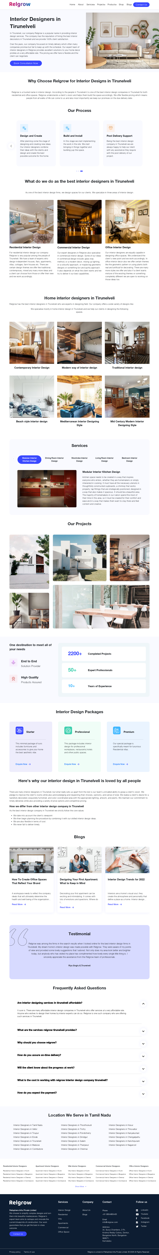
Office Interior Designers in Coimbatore (142, 1181)
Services (90, 4)
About (81, 4)
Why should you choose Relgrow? (37, 1042)
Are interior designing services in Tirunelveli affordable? (49, 1002)
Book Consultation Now (26, 63)
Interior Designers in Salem (73, 1141)
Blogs (129, 4)
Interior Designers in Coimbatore (28, 1149)
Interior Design (64, 1210)
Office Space (63, 1232)
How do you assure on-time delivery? (39, 1055)
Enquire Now (21, 764)
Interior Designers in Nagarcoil (122, 1145)
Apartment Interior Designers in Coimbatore (51, 1181)
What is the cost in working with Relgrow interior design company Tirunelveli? (62, 1080)
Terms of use (29, 1252)
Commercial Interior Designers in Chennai (110, 1177)
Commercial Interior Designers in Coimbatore (111, 1181)
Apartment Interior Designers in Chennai (49, 1177)
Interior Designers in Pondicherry (76, 1133)
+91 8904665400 (109, 1214)
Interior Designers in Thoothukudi (76, 1125)
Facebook (145, 1218)
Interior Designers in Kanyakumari (124, 1133)
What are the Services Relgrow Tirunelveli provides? (47, 1029)
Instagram (145, 1222)
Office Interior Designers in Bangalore (142, 1174)
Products (112, 4)
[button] (77, 171)
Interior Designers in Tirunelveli (27, 1141)
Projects (101, 4)
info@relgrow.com (110, 1222)
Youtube (144, 1214)
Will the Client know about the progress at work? (45, 1067)
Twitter (144, 1226)
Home (72, 4)
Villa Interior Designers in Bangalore (80, 1174)
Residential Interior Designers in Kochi (16, 1171)
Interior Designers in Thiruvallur (123, 1129)
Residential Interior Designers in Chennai (17, 1177)
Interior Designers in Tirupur (26, 1133)
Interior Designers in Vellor (25, 1129)
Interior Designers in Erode (25, 1137)
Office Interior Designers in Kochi (140, 1171)
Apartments (63, 1223)
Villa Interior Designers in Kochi (78, 1171)
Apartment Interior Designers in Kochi (49, 1171)
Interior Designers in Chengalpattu (124, 1137)
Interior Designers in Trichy (73, 1129)
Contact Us (141, 4)
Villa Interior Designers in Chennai (79, 1177)
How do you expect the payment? (37, 1092)
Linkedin (144, 1210)
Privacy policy (14, 1252)
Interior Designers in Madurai (26, 1145)
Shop (121, 4)
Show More (79, 1186)
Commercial (63, 1227)
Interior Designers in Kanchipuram (124, 1141)
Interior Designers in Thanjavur (75, 1145)
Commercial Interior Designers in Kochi (109, 1171)
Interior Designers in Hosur (121, 1125)
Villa (60, 1219)
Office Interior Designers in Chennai (141, 1177)
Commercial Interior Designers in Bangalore (111, 1174)
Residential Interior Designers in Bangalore (17, 1174)
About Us (86, 1210)
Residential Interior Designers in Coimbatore (18, 1181)
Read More (17, 904)
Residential (63, 1214)
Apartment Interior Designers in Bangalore (50, 1174)
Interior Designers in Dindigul (74, 1137)
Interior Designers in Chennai (74, 1149)
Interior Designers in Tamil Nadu (27, 1125)
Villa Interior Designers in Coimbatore (81, 1181)
